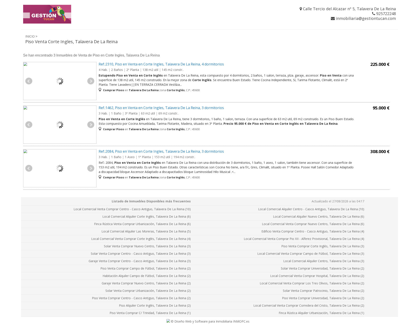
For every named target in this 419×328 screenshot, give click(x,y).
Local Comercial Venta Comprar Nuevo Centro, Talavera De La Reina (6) (313, 224)
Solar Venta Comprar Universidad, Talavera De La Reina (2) (322, 268)
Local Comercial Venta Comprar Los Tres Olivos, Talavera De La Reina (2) (312, 283)
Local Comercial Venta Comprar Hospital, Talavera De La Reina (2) (317, 276)
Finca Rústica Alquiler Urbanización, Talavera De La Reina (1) (321, 313)
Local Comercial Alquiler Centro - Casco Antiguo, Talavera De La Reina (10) (311, 209)
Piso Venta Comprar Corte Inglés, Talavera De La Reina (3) (322, 246)
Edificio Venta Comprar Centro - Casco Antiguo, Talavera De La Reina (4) (312, 231)
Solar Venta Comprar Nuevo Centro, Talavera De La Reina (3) (147, 246)
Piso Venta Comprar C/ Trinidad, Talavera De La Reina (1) (150, 313)
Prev (28, 81)
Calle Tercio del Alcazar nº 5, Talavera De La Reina (349, 8)
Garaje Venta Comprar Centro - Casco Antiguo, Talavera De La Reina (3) (140, 261)
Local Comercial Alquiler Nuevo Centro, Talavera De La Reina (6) (318, 216)
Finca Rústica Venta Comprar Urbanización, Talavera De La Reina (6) (142, 224)
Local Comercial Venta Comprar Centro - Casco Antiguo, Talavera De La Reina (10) (132, 209)
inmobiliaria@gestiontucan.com (365, 18)
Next (90, 81)
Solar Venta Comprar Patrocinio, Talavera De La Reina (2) (323, 291)
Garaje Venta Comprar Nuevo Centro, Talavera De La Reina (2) (146, 283)
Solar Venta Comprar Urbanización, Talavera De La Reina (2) (148, 291)
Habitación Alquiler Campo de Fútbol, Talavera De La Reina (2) (147, 276)
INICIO (30, 36)
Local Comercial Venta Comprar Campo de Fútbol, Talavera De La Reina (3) (310, 253)
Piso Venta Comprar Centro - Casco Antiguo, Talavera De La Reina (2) (141, 298)
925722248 (385, 13)
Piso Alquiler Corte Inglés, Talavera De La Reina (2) (155, 305)
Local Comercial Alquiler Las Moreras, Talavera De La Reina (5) (146, 231)
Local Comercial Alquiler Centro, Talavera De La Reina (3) (323, 261)
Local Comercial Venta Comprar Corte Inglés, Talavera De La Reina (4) (141, 239)
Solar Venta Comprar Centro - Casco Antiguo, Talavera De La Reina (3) (141, 253)
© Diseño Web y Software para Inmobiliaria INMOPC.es (209, 321)
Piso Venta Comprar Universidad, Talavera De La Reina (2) (323, 298)
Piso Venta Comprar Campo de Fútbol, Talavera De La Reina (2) (145, 268)
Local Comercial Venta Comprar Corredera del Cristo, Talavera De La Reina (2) (308, 305)
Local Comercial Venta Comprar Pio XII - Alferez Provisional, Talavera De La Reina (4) (304, 239)
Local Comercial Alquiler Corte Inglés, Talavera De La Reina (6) (146, 216)
